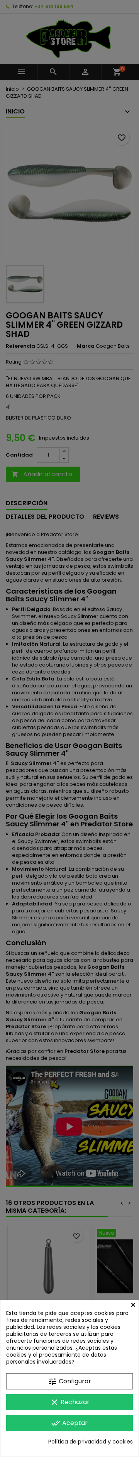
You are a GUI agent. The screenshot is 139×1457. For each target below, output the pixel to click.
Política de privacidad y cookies (90, 1441)
